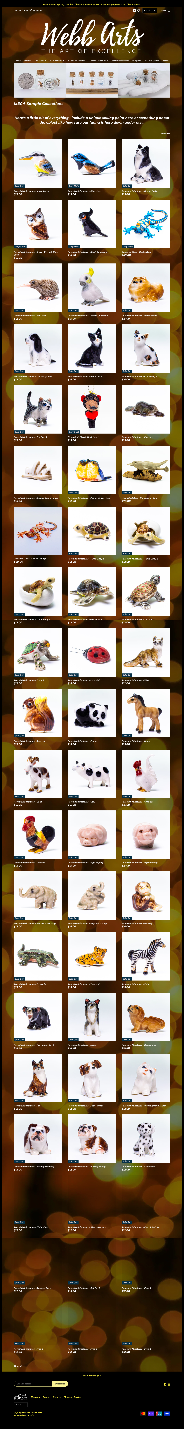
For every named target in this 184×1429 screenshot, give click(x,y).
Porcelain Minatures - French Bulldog (141, 1227)
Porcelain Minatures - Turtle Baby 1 (32, 619)
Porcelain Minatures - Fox (27, 1105)
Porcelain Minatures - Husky (82, 1045)
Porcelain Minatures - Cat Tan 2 (84, 1288)
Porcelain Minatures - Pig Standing (139, 862)
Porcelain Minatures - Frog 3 (28, 1349)
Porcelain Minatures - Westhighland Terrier (144, 1105)
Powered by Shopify (24, 1415)
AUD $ (147, 10)
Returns (57, 1397)
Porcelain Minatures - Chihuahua (31, 1227)
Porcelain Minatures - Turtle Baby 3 (86, 558)
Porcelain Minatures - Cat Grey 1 (30, 437)
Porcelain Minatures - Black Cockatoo (87, 252)
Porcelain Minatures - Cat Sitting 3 (139, 376)
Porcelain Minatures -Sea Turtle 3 (85, 619)
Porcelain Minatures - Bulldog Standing (34, 1166)
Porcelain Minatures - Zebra (136, 984)
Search (46, 1397)
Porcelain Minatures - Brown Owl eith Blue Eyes (36, 253)
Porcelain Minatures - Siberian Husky (87, 1227)
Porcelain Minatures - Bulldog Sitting (86, 1166)
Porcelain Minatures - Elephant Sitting (87, 923)
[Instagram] (138, 10)
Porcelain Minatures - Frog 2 (136, 1349)
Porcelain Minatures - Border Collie (139, 191)
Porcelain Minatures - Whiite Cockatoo (88, 315)
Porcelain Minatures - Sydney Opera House (36, 498)
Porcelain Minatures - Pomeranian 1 (140, 315)
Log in (17, 10)
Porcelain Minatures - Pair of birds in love (89, 498)
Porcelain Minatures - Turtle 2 (137, 619)
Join (25, 10)
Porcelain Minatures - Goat (28, 801)
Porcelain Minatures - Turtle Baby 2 (140, 558)
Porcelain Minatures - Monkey (137, 923)
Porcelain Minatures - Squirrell (29, 741)
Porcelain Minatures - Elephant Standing (35, 923)
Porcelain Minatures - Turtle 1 (29, 680)
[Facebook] (134, 10)
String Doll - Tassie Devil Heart (83, 437)
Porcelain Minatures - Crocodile (30, 984)
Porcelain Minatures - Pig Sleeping (85, 862)
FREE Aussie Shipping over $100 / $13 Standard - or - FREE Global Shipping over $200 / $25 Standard (92, 4)
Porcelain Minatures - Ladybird (84, 680)
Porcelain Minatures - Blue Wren (84, 191)
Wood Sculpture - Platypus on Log (139, 498)
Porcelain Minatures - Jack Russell (85, 1105)
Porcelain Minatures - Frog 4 (136, 1288)
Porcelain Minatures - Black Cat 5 (85, 376)
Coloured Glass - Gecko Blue (136, 252)
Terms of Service (72, 1397)
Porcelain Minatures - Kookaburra (31, 191)
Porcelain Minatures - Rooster (29, 862)
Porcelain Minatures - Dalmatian (138, 1166)
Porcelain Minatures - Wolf (135, 680)
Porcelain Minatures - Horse (136, 741)
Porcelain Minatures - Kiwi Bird (30, 315)
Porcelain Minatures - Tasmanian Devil (34, 1045)
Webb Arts (36, 1413)
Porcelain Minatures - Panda (82, 741)
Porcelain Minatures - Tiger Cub (84, 984)
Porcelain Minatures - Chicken (137, 801)
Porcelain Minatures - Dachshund (139, 1045)
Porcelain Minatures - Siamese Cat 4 (32, 1288)
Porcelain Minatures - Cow (81, 801)
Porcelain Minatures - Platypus (137, 437)
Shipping (35, 1397)
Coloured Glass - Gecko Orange (30, 558)
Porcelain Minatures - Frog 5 (82, 1349)
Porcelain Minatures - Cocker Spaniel (33, 376)
